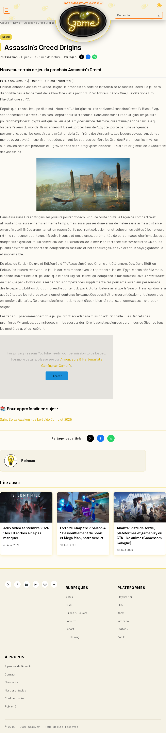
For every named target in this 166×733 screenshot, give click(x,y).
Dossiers (71, 621)
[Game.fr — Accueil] (83, 21)
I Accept (56, 376)
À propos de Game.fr (18, 666)
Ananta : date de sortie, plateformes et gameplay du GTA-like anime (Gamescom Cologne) (139, 535)
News (16, 22)
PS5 (120, 605)
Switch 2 (123, 629)
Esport (70, 629)
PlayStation (125, 597)
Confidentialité (14, 698)
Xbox (120, 613)
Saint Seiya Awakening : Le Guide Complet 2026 (36, 419)
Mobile (121, 637)
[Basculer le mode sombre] (159, 5)
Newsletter (12, 682)
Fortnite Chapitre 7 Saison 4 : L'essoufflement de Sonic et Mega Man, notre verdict (83, 533)
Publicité (10, 706)
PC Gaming (73, 637)
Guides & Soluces (77, 613)
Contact (10, 674)
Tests (69, 605)
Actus (69, 597)
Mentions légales (15, 690)
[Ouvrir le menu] (6, 10)
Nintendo (123, 621)
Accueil (4, 22)
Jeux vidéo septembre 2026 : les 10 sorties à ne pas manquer (26, 533)
